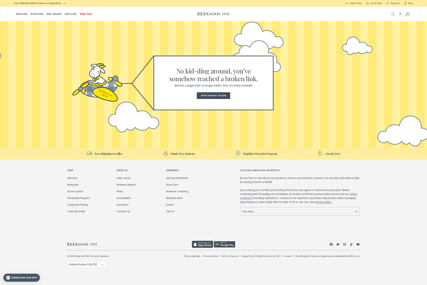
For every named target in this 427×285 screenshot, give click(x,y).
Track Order (376, 3)
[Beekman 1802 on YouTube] (358, 245)
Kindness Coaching (177, 191)
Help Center (124, 178)
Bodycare (37, 14)
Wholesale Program (78, 198)
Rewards (395, 3)
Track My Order (76, 211)
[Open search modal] (393, 14)
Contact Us (123, 211)
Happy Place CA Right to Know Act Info (261, 256)
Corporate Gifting (77, 204)
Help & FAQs (356, 3)
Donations (123, 204)
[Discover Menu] (78, 14)
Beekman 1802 (82, 256)
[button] (21, 278)
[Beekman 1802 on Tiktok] (351, 245)
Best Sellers (54, 14)
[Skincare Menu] (28, 14)
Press (120, 191)
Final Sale (86, 14)
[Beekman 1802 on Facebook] (331, 245)
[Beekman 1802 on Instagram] (344, 245)
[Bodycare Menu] (44, 14)
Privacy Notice (211, 256)
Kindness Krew (174, 198)
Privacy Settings (192, 256)
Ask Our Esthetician (177, 178)
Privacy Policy (323, 202)
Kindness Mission (126, 184)
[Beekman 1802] (129, 244)
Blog (410, 3)
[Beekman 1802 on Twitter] (338, 245)
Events (170, 204)
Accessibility (124, 198)
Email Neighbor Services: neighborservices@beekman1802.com (327, 256)
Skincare (21, 14)
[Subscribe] (356, 211)
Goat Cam (172, 184)
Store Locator (75, 191)
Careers (288, 256)
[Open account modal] (400, 14)
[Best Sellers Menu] (62, 14)
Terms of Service (229, 256)
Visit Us (170, 211)
